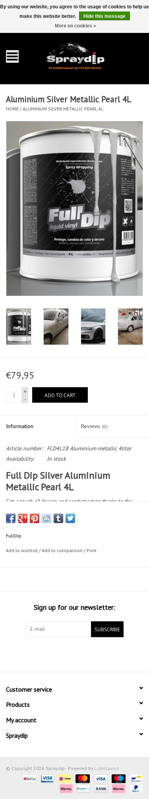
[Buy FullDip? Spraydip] (87, 56)
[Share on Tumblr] (58, 518)
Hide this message (104, 16)
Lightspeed (107, 768)
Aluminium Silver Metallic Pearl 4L (63, 109)
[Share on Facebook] (10, 518)
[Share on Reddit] (46, 518)
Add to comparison (63, 550)
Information (19, 426)
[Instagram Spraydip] (81, 653)
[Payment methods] (28, 778)
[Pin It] (34, 518)
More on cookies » (75, 26)
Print (92, 550)
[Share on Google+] (22, 518)
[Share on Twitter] (70, 518)
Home (12, 109)
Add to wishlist (22, 550)
